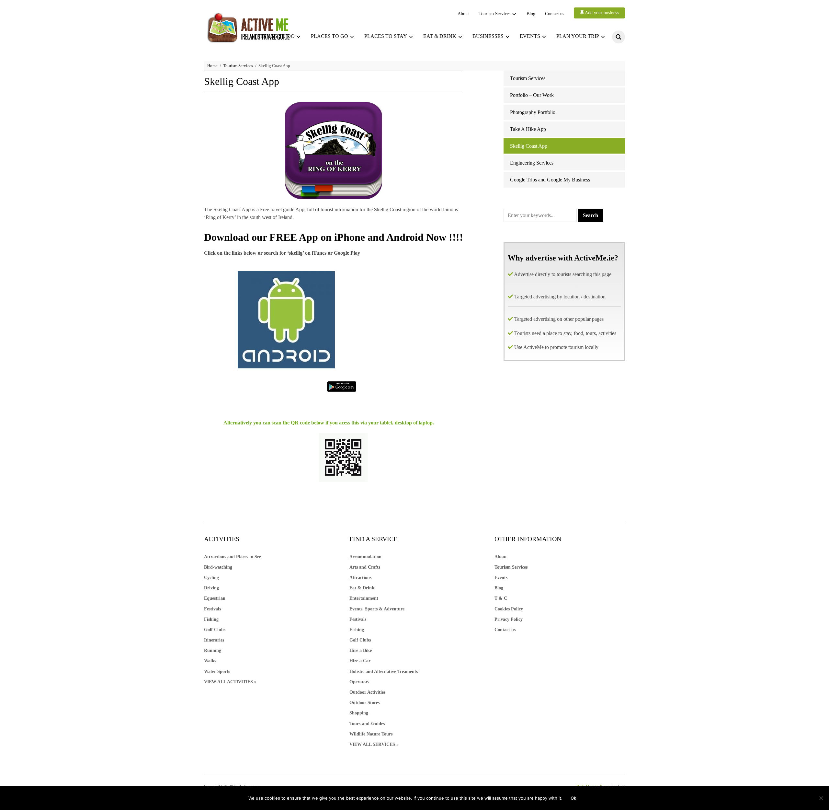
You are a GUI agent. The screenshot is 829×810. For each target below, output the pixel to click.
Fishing (211, 619)
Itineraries (214, 640)
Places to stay (385, 36)
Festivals (212, 609)
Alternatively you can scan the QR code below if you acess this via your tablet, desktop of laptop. (328, 422)
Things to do (276, 36)
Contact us (554, 13)
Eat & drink (439, 36)
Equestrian (214, 598)
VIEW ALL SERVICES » (374, 744)
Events (530, 36)
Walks (210, 660)
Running (212, 650)
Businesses (488, 36)
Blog (531, 13)
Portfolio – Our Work (532, 95)
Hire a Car (359, 660)
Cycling (211, 577)
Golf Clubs (214, 629)
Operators (359, 681)
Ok (573, 798)
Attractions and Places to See (232, 556)
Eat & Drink (361, 587)
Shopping (358, 713)
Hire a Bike (360, 650)
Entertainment (363, 598)
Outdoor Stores (364, 702)
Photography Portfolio (532, 112)
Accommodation (365, 556)
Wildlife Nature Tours (370, 734)
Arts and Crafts (364, 567)
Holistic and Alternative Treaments (383, 671)
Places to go (329, 36)
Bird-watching (218, 567)
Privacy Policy (508, 619)
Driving (211, 587)
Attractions (360, 577)
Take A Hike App (528, 129)
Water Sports (217, 671)
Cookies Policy (508, 609)
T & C (500, 598)
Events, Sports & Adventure (376, 609)
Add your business (601, 12)
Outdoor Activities (367, 692)
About (463, 13)
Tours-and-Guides (367, 723)
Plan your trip (577, 36)
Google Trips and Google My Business (550, 179)
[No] (821, 798)
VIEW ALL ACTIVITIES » (230, 681)
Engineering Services (531, 163)
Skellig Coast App (528, 146)
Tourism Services (494, 13)
